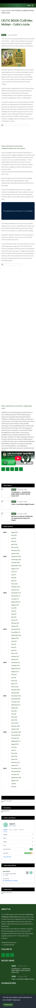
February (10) (15, 587)
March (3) (14, 653)
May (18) (14, 753)
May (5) (13, 786)
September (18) (16, 777)
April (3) (13, 650)
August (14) (15, 638)
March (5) (14, 620)
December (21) (16, 696)
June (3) (13, 677)
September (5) (15, 668)
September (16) (16, 635)
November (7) (15, 596)
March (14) (14, 686)
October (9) (15, 738)
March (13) (14, 547)
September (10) (16, 565)
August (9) (14, 532)
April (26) (14, 720)
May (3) (13, 614)
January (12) (15, 590)
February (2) (15, 656)
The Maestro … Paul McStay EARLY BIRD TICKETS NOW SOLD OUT (20, 494)
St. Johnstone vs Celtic (10, 880)
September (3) (15, 602)
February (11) (15, 762)
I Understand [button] (8, 1004)
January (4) (14, 626)
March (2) (14, 759)
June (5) (13, 538)
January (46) (15, 693)
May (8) (13, 577)
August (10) (15, 605)
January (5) (14, 765)
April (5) (13, 581)
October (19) (15, 702)
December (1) (15, 662)
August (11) (15, 671)
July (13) (14, 571)
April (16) (14, 544)
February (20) (15, 689)
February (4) (15, 623)
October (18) (15, 562)
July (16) (14, 747)
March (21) (14, 723)
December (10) (16, 732)
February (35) (15, 726)
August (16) (15, 780)
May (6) (13, 541)
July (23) (14, 674)
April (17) (14, 683)
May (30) (14, 717)
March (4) (14, 584)
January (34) (15, 553)
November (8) (15, 699)
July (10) (14, 641)
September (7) (15, 705)
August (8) (14, 708)
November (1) (15, 632)
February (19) (15, 550)
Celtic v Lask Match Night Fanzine (23, 504)
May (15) (14, 680)
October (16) (15, 665)
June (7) (13, 574)
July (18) (14, 608)
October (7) (15, 599)
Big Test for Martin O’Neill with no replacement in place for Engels (22, 518)
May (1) (13, 647)
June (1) (13, 611)
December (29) (16, 556)
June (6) (13, 714)
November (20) (16, 559)
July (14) (14, 535)
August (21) (15, 744)
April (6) (13, 617)
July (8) (13, 783)
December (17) (16, 593)
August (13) (15, 568)
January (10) (15, 729)
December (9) (15, 629)
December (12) (16, 768)
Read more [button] (16, 1000)
